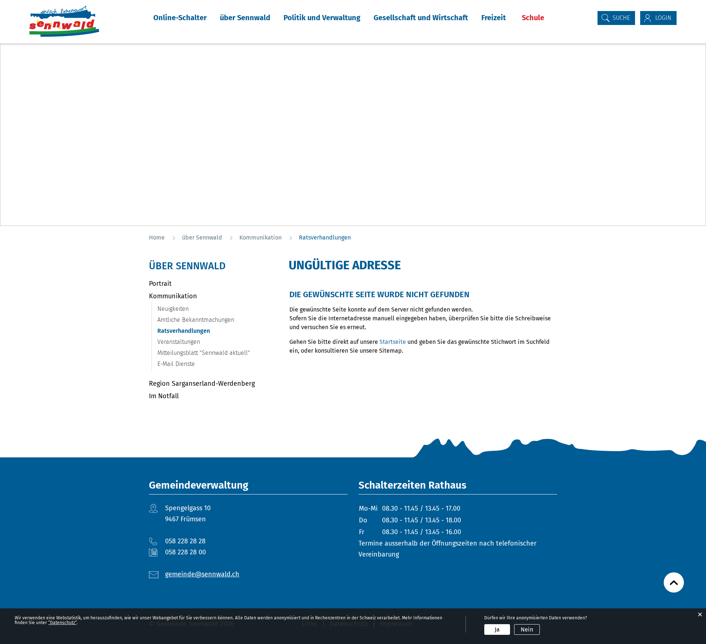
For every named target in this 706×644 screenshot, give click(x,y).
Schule (533, 17)
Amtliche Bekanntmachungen (195, 319)
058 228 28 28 (185, 541)
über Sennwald (245, 17)
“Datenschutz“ (62, 622)
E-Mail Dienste (176, 363)
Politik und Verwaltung (322, 17)
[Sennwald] (64, 21)
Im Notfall (164, 396)
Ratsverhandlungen (201, 330)
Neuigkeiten (173, 308)
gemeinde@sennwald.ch (202, 574)
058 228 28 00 (185, 552)
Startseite (392, 341)
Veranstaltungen (178, 341)
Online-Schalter (180, 17)
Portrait (160, 284)
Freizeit (493, 17)
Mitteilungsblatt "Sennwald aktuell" (203, 352)
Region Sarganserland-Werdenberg (202, 383)
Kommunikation (173, 296)
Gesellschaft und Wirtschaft (421, 17)
